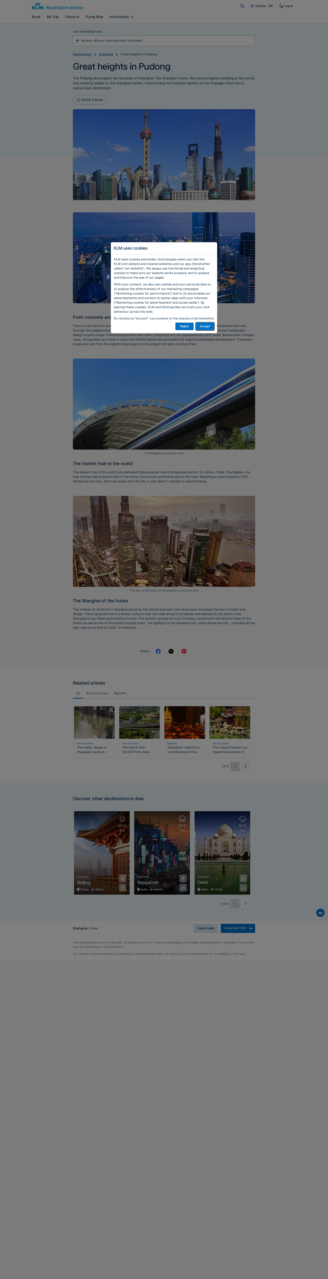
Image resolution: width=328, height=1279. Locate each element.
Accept (205, 326)
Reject (184, 326)
